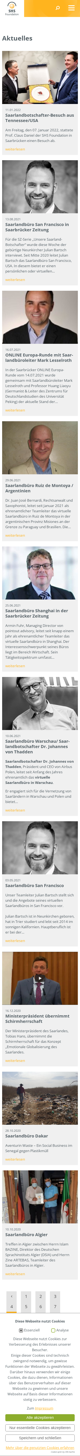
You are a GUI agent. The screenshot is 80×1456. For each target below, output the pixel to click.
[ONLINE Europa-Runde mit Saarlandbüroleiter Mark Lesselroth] (40, 317)
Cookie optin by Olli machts (63, 1451)
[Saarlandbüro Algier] (40, 1196)
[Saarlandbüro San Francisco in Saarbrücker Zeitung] (40, 186)
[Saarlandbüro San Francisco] (40, 847)
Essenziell (32, 1330)
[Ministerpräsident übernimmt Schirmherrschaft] (40, 978)
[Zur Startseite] (12, 8)
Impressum (44, 1408)
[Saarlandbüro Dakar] (40, 1098)
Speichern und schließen (40, 1438)
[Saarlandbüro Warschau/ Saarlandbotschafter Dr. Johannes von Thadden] (40, 703)
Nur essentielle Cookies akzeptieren (40, 1428)
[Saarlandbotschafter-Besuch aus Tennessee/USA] (40, 77)
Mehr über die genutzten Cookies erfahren (40, 1447)
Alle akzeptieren (40, 1417)
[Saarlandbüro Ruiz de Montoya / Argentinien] (40, 447)
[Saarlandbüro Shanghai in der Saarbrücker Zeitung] (40, 573)
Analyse (62, 1330)
